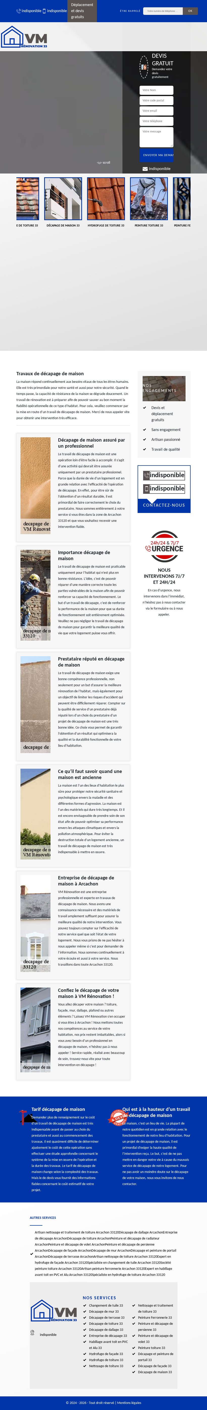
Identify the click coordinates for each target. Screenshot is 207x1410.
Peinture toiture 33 (151, 1348)
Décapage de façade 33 (154, 1366)
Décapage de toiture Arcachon (89, 1239)
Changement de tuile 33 (106, 1306)
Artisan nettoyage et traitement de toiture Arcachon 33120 (77, 1232)
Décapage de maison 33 (155, 1372)
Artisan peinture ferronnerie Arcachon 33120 (113, 1269)
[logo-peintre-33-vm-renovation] (24, 36)
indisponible (29, 11)
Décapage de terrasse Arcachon (70, 1257)
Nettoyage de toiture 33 (106, 1366)
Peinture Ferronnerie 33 (155, 1318)
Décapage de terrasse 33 (106, 1318)
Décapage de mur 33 (104, 1312)
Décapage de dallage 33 (106, 1330)
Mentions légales (129, 1403)
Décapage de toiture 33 (106, 1324)
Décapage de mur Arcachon (111, 1251)
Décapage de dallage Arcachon (141, 1232)
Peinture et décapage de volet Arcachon (76, 1245)
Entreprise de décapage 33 (108, 1336)
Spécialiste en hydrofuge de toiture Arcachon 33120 (128, 1275)
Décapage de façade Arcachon (69, 1251)
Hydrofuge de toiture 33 (106, 1360)
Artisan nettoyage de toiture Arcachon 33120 (125, 1257)
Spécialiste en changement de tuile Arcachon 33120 (124, 1263)
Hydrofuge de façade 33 (106, 1354)
